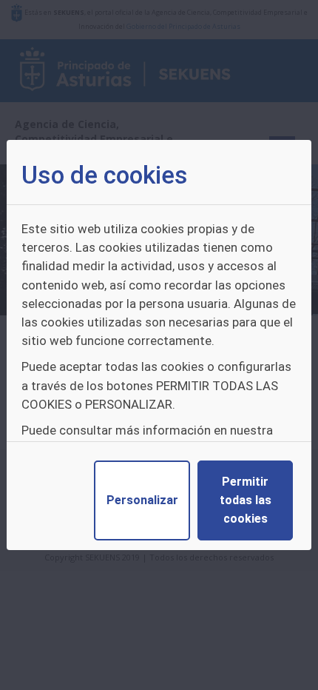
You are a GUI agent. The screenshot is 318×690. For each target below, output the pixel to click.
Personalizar (142, 500)
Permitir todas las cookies (245, 500)
